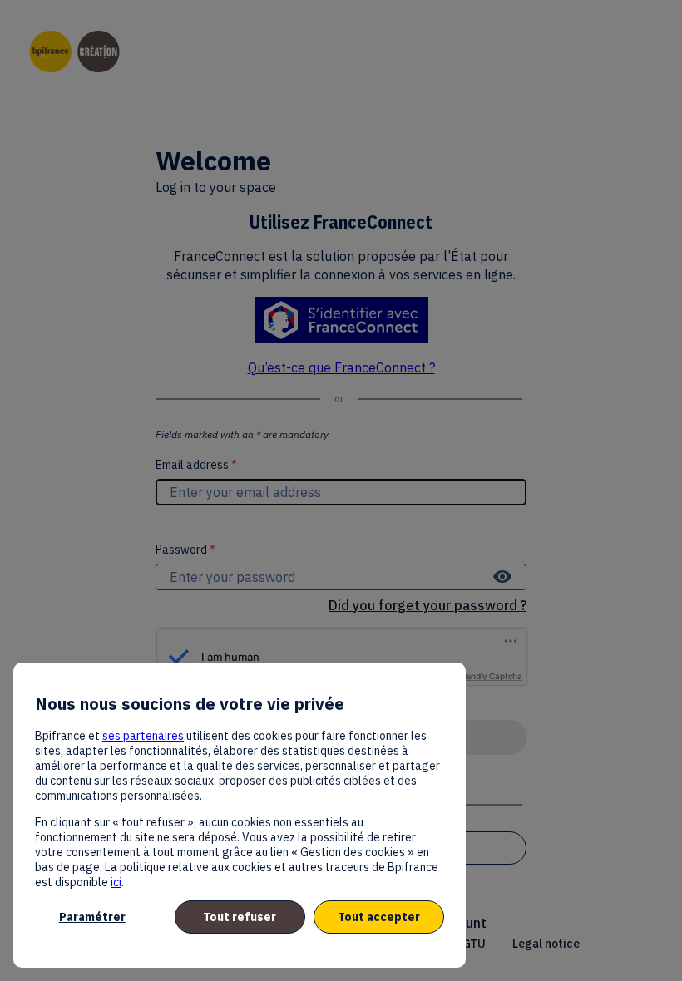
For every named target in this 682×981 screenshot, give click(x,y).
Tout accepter (379, 917)
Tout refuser (239, 917)
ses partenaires (143, 735)
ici (116, 882)
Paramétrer (92, 917)
